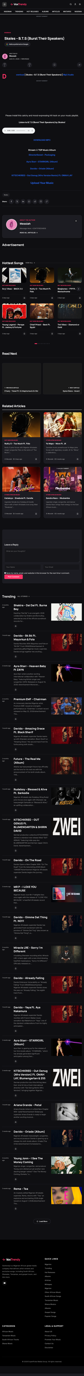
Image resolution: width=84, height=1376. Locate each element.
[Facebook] (11, 201)
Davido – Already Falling (29, 978)
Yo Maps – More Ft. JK (56, 443)
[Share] (79, 64)
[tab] (36, 343)
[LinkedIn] (23, 201)
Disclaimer (49, 1348)
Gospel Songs (50, 1312)
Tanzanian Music (51, 1300)
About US (48, 1331)
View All (29, 263)
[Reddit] (34, 201)
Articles (48, 1280)
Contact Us (49, 1343)
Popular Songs (50, 1316)
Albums (48, 1276)
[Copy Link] (46, 201)
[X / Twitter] (17, 201)
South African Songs (53, 1296)
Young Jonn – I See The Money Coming (28, 1160)
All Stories (23, 596)
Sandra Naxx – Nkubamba (58, 498)
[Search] (71, 4)
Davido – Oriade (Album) (42, 168)
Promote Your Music (53, 1340)
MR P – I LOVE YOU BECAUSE (25, 888)
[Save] (54, 64)
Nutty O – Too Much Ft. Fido (17, 443)
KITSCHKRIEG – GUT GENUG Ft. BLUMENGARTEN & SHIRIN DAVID (30, 825)
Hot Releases (50, 1272)
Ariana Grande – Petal (27, 1105)
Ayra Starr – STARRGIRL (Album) (42, 161)
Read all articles (28, 233)
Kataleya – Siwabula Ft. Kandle (18, 498)
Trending (48, 1268)
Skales (6, 195)
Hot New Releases (9, 285)
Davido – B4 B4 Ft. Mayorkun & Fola (25, 637)
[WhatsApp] (29, 201)
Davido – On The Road (27, 860)
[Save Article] (24, 298)
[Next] (78, 289)
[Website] (76, 221)
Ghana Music (7, 1343)
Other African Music (53, 440)
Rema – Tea (21, 1189)
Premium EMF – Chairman (30, 699)
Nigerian (7, 32)
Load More (43, 1221)
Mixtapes (48, 1284)
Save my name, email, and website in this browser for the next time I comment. (38, 573)
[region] (42, 306)
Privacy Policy (50, 1336)
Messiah (9, 459)
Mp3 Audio (68, 74)
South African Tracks (10, 1340)
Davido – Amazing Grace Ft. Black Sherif (29, 730)
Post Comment (13, 577)
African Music (7, 1331)
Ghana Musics (50, 1304)
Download (20, 74)
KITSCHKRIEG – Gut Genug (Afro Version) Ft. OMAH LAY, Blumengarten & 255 (31, 1074)
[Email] (40, 201)
